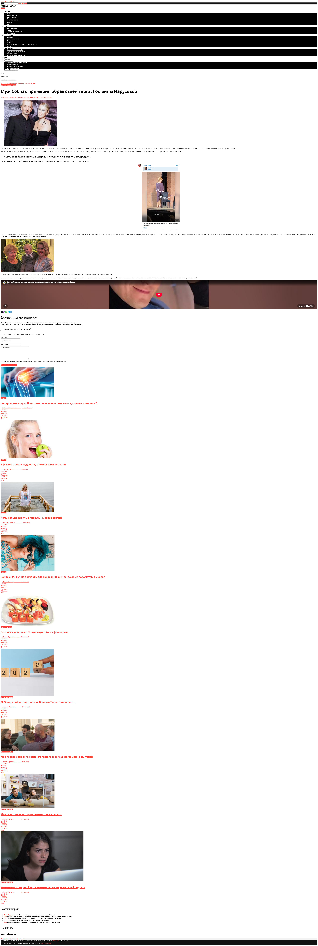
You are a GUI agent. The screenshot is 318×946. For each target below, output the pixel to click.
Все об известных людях (15, 50)
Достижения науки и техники (17, 63)
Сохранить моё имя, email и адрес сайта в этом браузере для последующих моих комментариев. (34, 362)
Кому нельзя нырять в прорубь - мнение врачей (31, 517)
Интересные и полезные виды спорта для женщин (31, 920)
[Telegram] (11, 312)
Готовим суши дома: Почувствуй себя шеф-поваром (34, 632)
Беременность (12, 28)
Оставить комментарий (44, 97)
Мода (9, 43)
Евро (8, 13)
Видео (6, 57)
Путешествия (12, 53)
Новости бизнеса (12, 15)
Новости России (12, 19)
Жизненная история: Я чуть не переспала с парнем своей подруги (43, 887)
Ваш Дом (10, 37)
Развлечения (8, 48)
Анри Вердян (8, 915)
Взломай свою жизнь (11, 70)
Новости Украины (13, 21)
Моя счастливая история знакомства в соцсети (31, 814)
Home (2, 73)
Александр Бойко (7, 469)
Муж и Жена (11, 33)
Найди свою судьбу (7, 697)
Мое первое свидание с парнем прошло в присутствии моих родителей (47, 756)
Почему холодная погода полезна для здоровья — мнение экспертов (36, 918)
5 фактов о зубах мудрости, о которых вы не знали (33, 464)
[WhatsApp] (6, 312)
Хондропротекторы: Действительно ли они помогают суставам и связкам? (49, 403)
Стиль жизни (8, 35)
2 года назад (24, 408)
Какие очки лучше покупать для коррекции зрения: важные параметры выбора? (53, 577)
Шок (8, 24)
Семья (6, 26)
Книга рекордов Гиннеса (15, 66)
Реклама (12, 939)
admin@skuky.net (46, 944)
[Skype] (9, 312)
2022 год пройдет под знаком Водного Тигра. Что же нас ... (38, 702)
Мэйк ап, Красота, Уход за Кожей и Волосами (22, 44)
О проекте (4, 939)
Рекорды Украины (13, 68)
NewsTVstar (56, 940)
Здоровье (10, 41)
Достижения (8, 61)
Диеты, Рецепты (12, 39)
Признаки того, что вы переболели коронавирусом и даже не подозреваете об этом (42, 917)
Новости (7, 12)
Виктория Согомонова (9, 408)
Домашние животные (14, 32)
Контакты (20, 939)
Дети (9, 30)
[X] (2, 312)
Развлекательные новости (16, 55)
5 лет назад (23, 97)
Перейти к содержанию (8, 1)
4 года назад (21, 469)
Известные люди (12, 64)
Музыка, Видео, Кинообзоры (16, 52)
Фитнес (10, 46)
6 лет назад (21, 762)
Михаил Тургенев (7, 582)
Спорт (9, 23)
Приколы (7, 59)
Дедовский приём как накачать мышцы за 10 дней (37, 915)
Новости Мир (11, 17)
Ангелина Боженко (8, 97)
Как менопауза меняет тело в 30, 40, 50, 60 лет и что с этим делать (36, 922)
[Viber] (4, 312)
